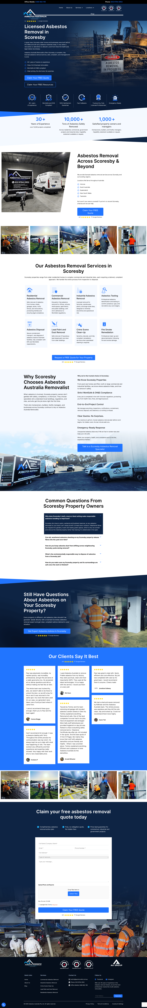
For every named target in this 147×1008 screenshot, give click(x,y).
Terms (50, 904)
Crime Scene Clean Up (47, 986)
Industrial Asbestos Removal (48, 983)
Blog (25, 986)
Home (61, 7)
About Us (69, 7)
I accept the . (48, 904)
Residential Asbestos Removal (49, 992)
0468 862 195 (40, 2)
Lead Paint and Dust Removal (48, 989)
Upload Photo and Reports (46, 884)
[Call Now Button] (4, 1005)
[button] (73, 517)
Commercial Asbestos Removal (49, 979)
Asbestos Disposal (35, 329)
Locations (89, 7)
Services (78, 7)
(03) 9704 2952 (117, 2)
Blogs (92, 14)
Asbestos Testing (109, 296)
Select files (74, 894)
